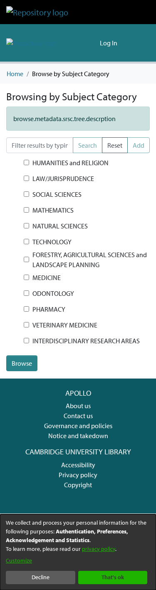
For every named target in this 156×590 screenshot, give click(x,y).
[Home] (37, 12)
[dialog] (78, 552)
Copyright (78, 485)
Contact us (78, 416)
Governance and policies (78, 425)
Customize (19, 560)
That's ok (113, 577)
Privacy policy (78, 475)
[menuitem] (92, 43)
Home (15, 73)
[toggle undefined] (14, 163)
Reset (114, 145)
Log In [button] (109, 43)
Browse (22, 363)
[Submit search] (80, 43)
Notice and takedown (78, 435)
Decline (41, 577)
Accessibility (78, 465)
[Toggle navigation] (138, 43)
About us (78, 406)
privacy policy (98, 549)
